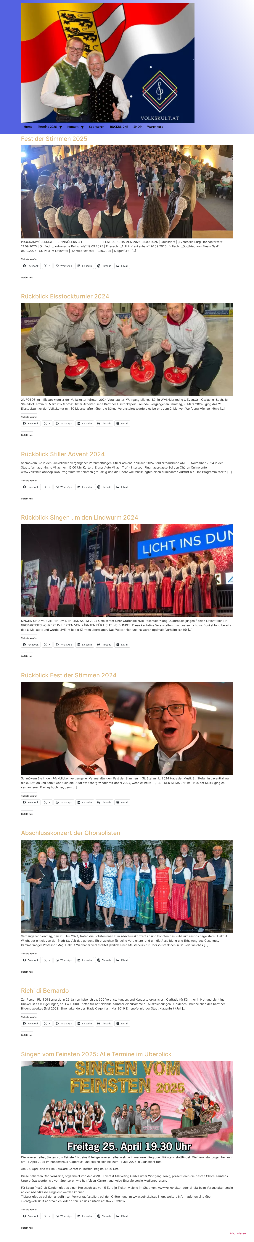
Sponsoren (97, 127)
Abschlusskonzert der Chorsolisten (70, 832)
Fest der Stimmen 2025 (54, 138)
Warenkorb (155, 127)
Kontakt (72, 127)
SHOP (138, 127)
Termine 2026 (47, 127)
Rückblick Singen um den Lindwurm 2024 (79, 517)
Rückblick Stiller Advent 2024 (63, 454)
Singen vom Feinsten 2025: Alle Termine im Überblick (96, 1054)
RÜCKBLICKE (119, 127)
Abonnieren (238, 1233)
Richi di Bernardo (45, 990)
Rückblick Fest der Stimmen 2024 (69, 675)
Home (28, 127)
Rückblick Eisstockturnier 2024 (65, 296)
